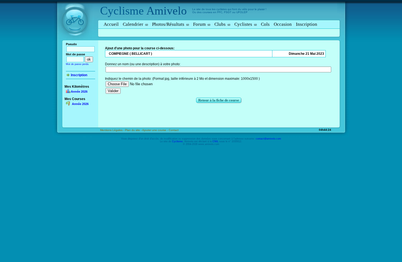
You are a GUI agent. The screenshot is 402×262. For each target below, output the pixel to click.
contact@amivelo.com (268, 138)
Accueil (111, 24)
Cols (265, 24)
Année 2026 (79, 91)
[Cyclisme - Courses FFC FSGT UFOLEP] (76, 41)
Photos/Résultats (170, 24)
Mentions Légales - (112, 130)
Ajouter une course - (155, 130)
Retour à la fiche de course (218, 100)
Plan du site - (133, 130)
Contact (174, 130)
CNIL (215, 141)
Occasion (283, 24)
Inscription (306, 24)
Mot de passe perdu (77, 64)
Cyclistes (245, 24)
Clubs (222, 24)
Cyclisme (122, 10)
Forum (201, 24)
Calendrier (135, 24)
